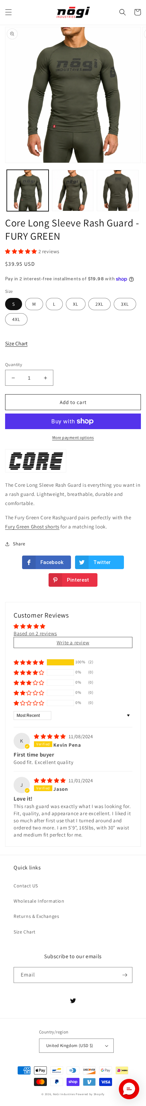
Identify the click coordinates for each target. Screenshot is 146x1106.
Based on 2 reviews (35, 633)
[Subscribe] (124, 975)
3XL (125, 304)
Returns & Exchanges (36, 916)
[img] (50, 736)
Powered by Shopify (90, 1094)
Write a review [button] (73, 642)
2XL (99, 304)
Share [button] (19, 544)
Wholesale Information (39, 901)
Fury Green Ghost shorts (32, 526)
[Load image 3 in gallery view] (118, 191)
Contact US (26, 886)
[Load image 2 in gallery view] (73, 191)
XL (75, 304)
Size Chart (16, 343)
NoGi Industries (64, 1094)
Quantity (13, 364)
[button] (8, 12)
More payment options (73, 437)
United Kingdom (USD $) (69, 1045)
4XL (16, 319)
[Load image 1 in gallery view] (28, 191)
